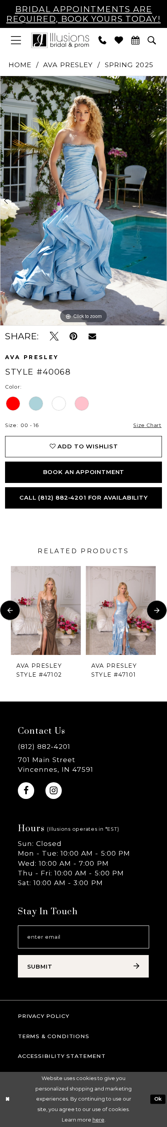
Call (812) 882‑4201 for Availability (83, 497)
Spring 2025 (129, 65)
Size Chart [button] (147, 425)
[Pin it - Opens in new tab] (73, 336)
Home (20, 65)
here (98, 1120)
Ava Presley (68, 65)
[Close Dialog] (7, 1099)
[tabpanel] (83, 200)
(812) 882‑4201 (44, 746)
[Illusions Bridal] (60, 40)
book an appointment (84, 472)
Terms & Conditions (53, 1036)
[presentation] (46, 610)
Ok (158, 1099)
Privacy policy (44, 1016)
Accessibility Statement (62, 1056)
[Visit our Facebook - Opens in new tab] (26, 790)
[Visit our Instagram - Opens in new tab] (53, 790)
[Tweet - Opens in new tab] (54, 336)
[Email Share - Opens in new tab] (92, 336)
